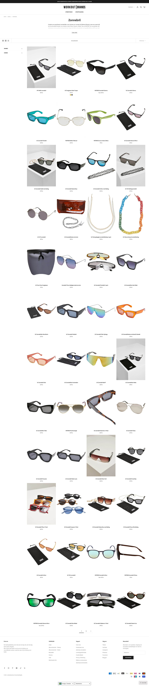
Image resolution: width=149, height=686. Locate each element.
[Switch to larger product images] (3, 41)
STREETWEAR (68, 12)
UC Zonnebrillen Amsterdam (71, 382)
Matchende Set (53, 660)
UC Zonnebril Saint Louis (71, 479)
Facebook (105, 655)
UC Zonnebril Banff (101, 382)
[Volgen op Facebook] (4, 668)
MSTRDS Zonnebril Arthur (101, 575)
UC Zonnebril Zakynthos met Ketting (101, 527)
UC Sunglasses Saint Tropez (71, 90)
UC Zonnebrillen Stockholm (41, 334)
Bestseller (51, 652)
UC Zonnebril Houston (41, 479)
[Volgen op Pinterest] (12, 668)
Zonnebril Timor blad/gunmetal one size (71, 285)
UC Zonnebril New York (101, 479)
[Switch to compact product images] (8, 41)
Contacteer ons (80, 647)
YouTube (105, 647)
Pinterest (105, 652)
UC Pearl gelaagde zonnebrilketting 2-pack (101, 237)
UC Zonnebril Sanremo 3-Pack (101, 430)
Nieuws (51, 655)
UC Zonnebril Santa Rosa (71, 189)
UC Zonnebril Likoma (131, 90)
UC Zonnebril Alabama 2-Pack (101, 623)
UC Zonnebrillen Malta (130, 382)
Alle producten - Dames (55, 647)
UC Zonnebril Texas (130, 430)
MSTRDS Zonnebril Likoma (101, 90)
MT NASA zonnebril (41, 90)
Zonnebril (14, 16)
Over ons (78, 644)
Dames (6, 48)
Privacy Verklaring (80, 657)
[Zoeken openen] (141, 7)
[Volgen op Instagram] (8, 668)
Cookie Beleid (79, 655)
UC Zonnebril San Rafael (71, 623)
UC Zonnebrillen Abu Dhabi (130, 285)
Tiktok (104, 644)
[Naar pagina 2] (90, 631)
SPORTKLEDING (80, 12)
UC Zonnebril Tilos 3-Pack (41, 527)
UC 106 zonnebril (71, 575)
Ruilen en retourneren (81, 660)
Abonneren (128, 657)
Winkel (9, 16)
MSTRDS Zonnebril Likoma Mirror (41, 623)
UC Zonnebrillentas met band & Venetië (131, 334)
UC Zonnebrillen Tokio (41, 430)
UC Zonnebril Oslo (41, 382)
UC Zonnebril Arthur (41, 575)
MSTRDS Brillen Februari (71, 140)
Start (5, 16)
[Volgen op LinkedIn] (24, 668)
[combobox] (66, 683)
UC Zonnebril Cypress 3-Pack (71, 527)
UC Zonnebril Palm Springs (101, 334)
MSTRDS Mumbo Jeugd (71, 430)
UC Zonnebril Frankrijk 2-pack (101, 285)
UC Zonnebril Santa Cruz (131, 623)
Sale (50, 657)
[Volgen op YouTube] (16, 668)
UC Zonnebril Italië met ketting (41, 189)
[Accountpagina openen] (137, 7)
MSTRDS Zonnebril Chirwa (131, 575)
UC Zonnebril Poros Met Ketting (130, 527)
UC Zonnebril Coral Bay (130, 479)
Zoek (50, 644)
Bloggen (105, 657)
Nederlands (130, 7)
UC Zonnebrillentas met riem (71, 237)
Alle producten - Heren (54, 650)
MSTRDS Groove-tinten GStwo (101, 140)
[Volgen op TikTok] (20, 668)
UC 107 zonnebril (41, 237)
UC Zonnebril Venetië (41, 140)
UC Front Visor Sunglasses (41, 285)
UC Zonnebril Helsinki (71, 334)
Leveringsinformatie (81, 652)
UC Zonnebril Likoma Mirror (130, 140)
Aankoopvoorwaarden (81, 662)
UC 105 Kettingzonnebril (131, 189)
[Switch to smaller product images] (5, 41)
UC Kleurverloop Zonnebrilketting (131, 237)
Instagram (105, 650)
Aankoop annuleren (81, 650)
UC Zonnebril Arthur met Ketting (101, 189)
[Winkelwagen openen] (144, 7)
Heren (6, 52)
